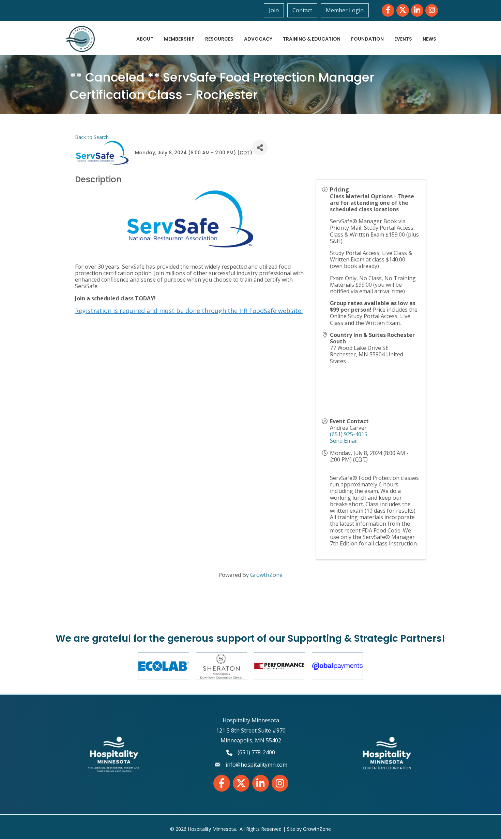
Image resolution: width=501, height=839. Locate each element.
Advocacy (258, 38)
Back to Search (92, 137)
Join (274, 10)
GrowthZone (266, 575)
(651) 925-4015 (348, 434)
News (429, 38)
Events (403, 38)
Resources (219, 38)
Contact (302, 10)
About (144, 38)
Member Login (345, 10)
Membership (179, 38)
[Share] (260, 147)
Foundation (367, 38)
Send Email (344, 440)
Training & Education (311, 38)
